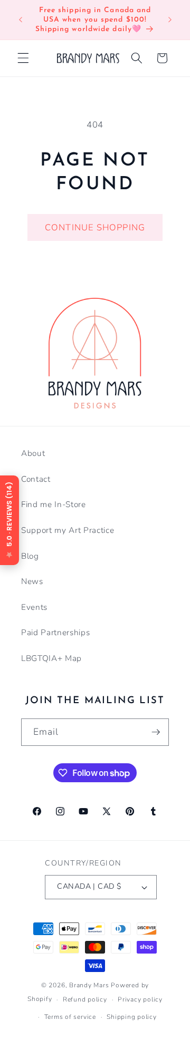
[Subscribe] (155, 732)
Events (34, 607)
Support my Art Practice (67, 530)
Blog (30, 555)
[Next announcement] (170, 20)
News (32, 581)
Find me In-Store (53, 504)
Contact (36, 478)
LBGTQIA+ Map (51, 658)
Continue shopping (95, 227)
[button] (23, 58)
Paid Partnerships (55, 632)
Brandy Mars (89, 985)
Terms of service (70, 1017)
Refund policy (85, 999)
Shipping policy (132, 1017)
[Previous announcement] (20, 20)
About (33, 453)
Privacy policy (140, 999)
